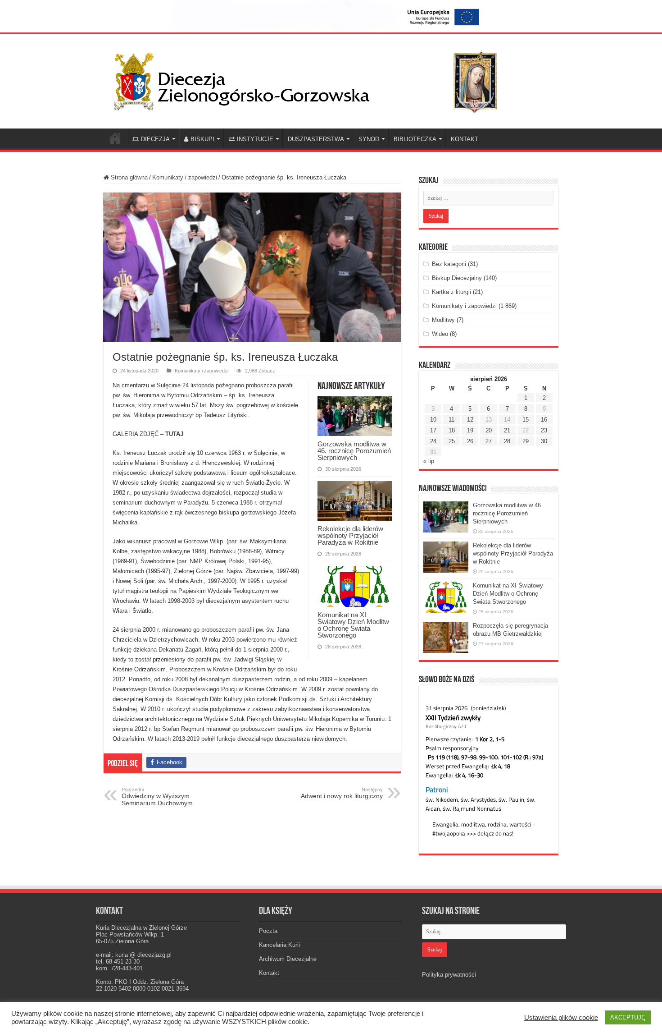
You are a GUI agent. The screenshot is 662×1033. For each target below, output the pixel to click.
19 (470, 430)
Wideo (440, 334)
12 (470, 419)
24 (433, 441)
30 (544, 441)
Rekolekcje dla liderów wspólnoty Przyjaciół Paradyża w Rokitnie (350, 535)
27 (488, 441)
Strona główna (128, 177)
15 (525, 419)
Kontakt (269, 972)
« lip (428, 461)
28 (507, 441)
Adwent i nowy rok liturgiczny (342, 793)
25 (452, 441)
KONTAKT (464, 139)
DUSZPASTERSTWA (316, 139)
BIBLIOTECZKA (415, 139)
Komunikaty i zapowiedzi (184, 177)
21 (507, 430)
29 (525, 441)
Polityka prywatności (449, 974)
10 (433, 419)
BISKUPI (202, 139)
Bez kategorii (449, 264)
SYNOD (368, 139)
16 (544, 419)
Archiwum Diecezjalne (288, 958)
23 (544, 430)
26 (470, 441)
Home (115, 138)
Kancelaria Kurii (279, 944)
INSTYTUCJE (255, 139)
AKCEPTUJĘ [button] (627, 1017)
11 (451, 419)
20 (488, 430)
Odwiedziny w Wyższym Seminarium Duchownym (157, 797)
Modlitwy (443, 320)
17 (433, 430)
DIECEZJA (155, 139)
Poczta (268, 930)
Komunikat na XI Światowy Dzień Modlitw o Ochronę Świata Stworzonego (353, 625)
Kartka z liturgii (451, 292)
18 (452, 430)
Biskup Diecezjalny (457, 278)
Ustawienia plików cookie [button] (561, 1017)
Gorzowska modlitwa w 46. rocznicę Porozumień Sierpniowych (354, 450)
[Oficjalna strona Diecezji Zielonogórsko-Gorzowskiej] (313, 80)
